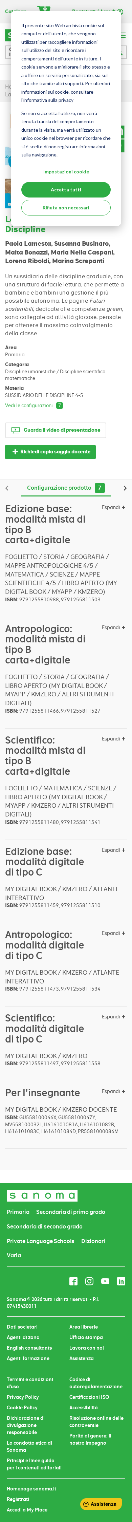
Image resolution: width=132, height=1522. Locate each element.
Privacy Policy (23, 1397)
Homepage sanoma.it (31, 1489)
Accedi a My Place (27, 1510)
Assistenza (81, 1358)
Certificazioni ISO (89, 1397)
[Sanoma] (42, 1196)
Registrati (18, 1499)
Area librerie (83, 1327)
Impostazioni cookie (66, 171)
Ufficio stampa (86, 1337)
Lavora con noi (86, 1348)
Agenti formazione (28, 1358)
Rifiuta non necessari (66, 207)
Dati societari (22, 1327)
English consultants (29, 1348)
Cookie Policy (22, 1408)
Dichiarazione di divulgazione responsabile (26, 1425)
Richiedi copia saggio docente (55, 452)
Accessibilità (83, 1408)
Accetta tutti (66, 189)
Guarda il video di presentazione (62, 430)
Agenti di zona (23, 1337)
